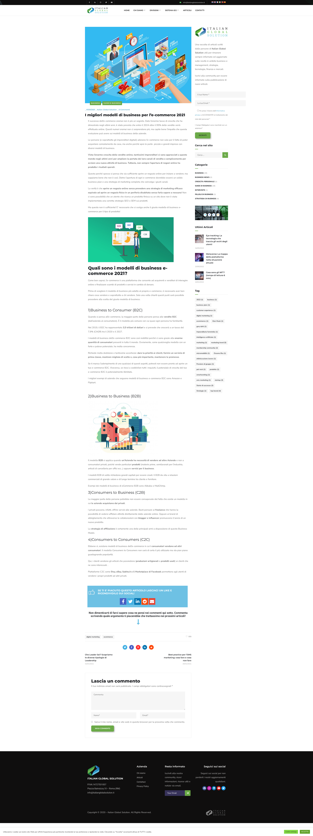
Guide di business (112, 103)
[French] (217, 2)
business (212, 299)
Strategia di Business (205, 198)
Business (95, 103)
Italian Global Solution (107, 110)
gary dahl (201, 326)
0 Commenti (124, 110)
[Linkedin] (214, 788)
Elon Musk (217, 321)
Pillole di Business (204, 194)
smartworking (203, 375)
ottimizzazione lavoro (206, 359)
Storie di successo (204, 385)
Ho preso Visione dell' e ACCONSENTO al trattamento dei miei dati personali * (211, 115)
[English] (215, 2)
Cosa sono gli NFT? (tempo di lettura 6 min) (215, 275)
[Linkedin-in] (95, 2)
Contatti (199, 10)
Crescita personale (204, 181)
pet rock (201, 369)
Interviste (200, 190)
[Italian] (220, 2)
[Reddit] (151, 647)
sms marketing (203, 380)
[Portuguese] (222, 2)
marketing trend (218, 342)
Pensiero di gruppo (205, 364)
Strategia (201, 391)
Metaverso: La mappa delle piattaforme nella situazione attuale (217, 258)
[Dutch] (212, 2)
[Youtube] (111, 2)
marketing (201, 342)
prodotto (214, 369)
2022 (199, 299)
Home (127, 10)
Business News (202, 177)
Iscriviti (203, 135)
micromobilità (203, 353)
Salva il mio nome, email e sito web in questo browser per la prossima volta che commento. (139, 721)
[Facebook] (131, 647)
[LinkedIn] (144, 647)
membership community (207, 348)
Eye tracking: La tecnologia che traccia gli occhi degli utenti (216, 240)
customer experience (206, 310)
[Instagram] (100, 2)
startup (219, 380)
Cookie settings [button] (290, 832)
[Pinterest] (138, 647)
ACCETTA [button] (304, 832)
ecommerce (108, 637)
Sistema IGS (171, 10)
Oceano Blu (220, 353)
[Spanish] (225, 2)
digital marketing (93, 637)
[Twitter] (106, 2)
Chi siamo (138, 10)
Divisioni (154, 10)
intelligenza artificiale (206, 337)
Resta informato (175, 766)
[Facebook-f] (89, 2)
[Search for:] (211, 155)
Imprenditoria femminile (207, 332)
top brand (216, 391)
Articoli (187, 10)
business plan (203, 305)
